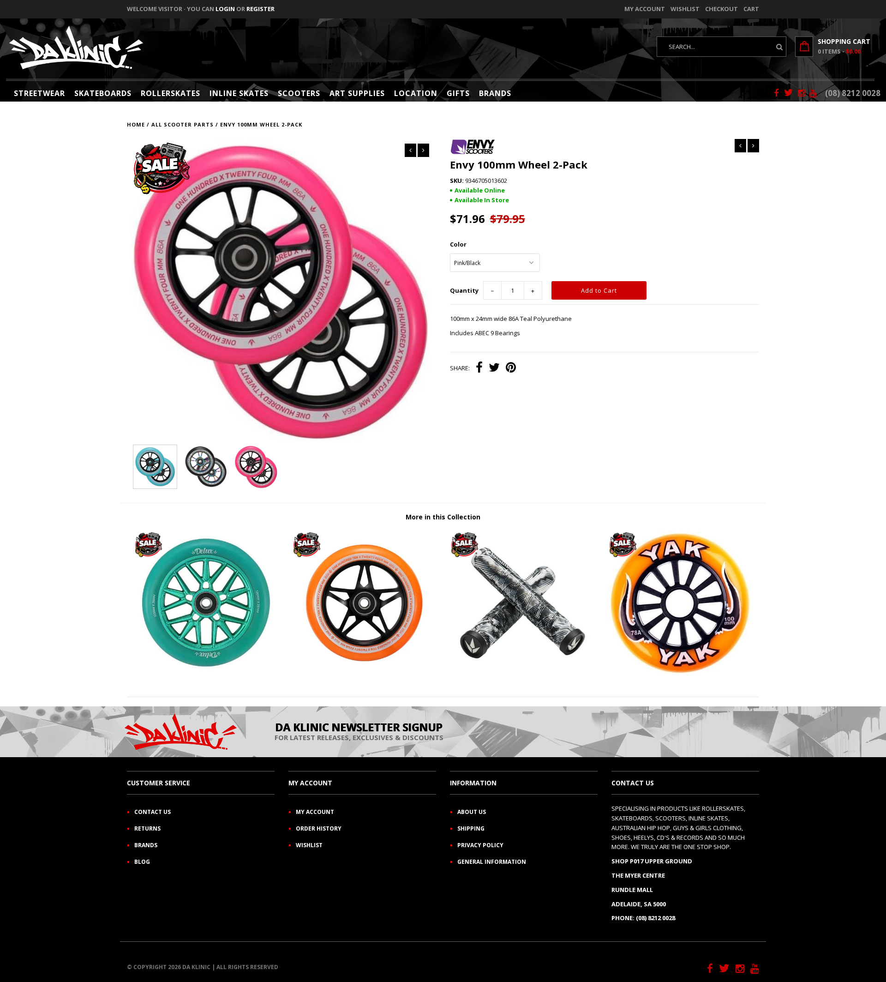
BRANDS (495, 93)
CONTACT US (152, 812)
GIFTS (458, 93)
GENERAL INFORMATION (491, 862)
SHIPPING (471, 828)
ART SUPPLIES (357, 93)
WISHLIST (309, 845)
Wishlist (685, 9)
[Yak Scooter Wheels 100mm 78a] (680, 673)
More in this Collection (443, 516)
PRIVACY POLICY (480, 845)
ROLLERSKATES (170, 93)
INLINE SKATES (239, 93)
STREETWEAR (39, 93)
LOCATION (415, 93)
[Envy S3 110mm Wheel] (364, 673)
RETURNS (147, 828)
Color (458, 244)
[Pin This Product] (511, 368)
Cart (751, 9)
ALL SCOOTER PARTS (182, 124)
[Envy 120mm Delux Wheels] (205, 673)
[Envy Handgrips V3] (521, 673)
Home (136, 124)
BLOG (142, 862)
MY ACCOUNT (315, 812)
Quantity (464, 290)
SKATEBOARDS (103, 93)
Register (260, 9)
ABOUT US (471, 812)
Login (225, 9)
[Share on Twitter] (494, 368)
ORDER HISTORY (318, 828)
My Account (644, 9)
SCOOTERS (299, 93)
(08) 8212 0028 (852, 93)
